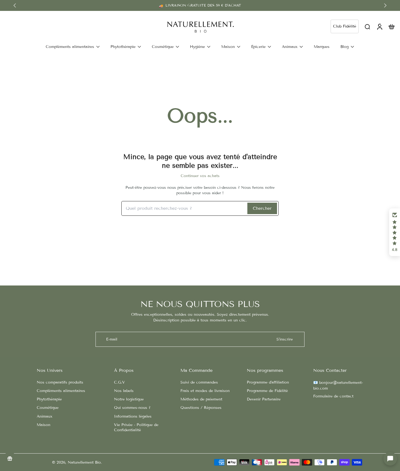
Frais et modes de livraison (205, 390)
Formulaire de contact (333, 396)
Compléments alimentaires (61, 390)
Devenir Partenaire (264, 399)
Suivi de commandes (199, 382)
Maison (43, 425)
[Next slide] (385, 5)
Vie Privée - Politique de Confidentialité (136, 427)
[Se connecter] (379, 26)
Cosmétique (48, 407)
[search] (367, 26)
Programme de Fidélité (267, 390)
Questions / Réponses (200, 407)
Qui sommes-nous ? (132, 407)
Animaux (44, 416)
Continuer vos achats (200, 176)
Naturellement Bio (84, 462)
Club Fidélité (344, 26)
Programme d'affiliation (268, 382)
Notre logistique (129, 399)
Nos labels (124, 390)
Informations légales (133, 416)
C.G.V (119, 382)
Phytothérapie (49, 399)
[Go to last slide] (15, 5)
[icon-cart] (391, 26)
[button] (394, 232)
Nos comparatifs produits (60, 382)
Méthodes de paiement (201, 399)
